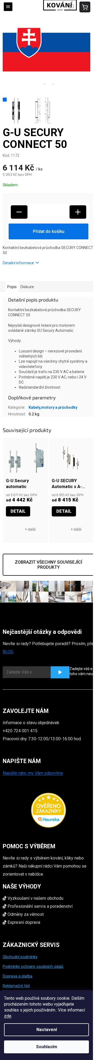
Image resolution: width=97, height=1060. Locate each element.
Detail (18, 511)
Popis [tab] (12, 287)
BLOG (8, 651)
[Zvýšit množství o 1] (78, 212)
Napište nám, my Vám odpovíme (33, 773)
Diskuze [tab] (27, 287)
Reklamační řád (16, 985)
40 (64, 527)
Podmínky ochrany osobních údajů (33, 966)
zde (7, 1015)
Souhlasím (46, 1046)
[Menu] (8, 6)
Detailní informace (18, 263)
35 (18, 527)
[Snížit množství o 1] (19, 212)
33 (10, 527)
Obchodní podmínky (20, 956)
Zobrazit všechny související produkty (48, 565)
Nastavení (46, 1029)
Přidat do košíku (48, 231)
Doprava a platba (17, 976)
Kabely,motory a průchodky (53, 407)
